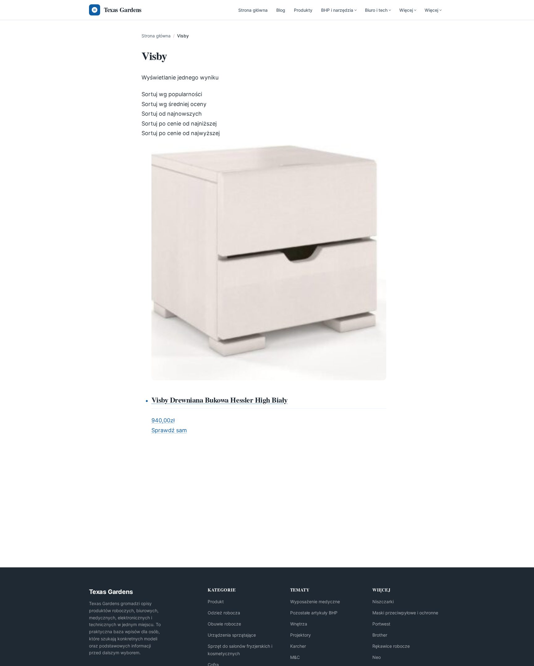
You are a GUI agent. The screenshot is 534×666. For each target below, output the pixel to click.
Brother (379, 635)
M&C (295, 657)
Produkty (303, 10)
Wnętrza (298, 623)
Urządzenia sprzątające (232, 635)
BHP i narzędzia (337, 10)
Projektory (300, 635)
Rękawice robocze (391, 646)
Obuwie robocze (224, 623)
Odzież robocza (224, 612)
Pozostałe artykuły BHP (313, 612)
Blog (280, 10)
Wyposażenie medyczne (315, 601)
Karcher (298, 646)
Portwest (381, 623)
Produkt (216, 601)
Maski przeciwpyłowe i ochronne (405, 612)
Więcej (406, 10)
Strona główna (253, 10)
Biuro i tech (376, 10)
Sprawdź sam (169, 430)
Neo (376, 657)
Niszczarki (383, 601)
